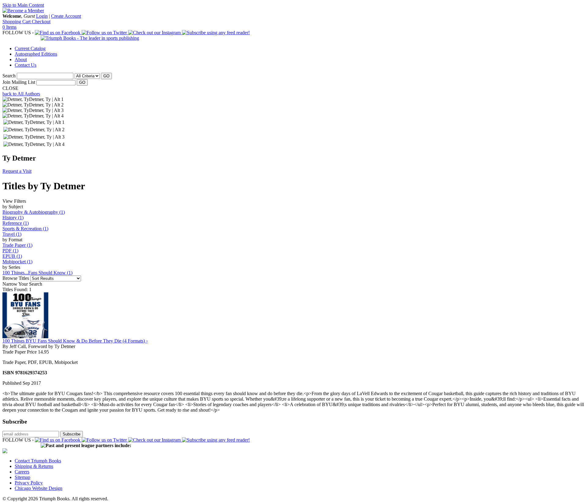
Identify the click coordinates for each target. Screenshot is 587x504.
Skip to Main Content (23, 5)
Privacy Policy (29, 482)
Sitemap (22, 477)
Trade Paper (17, 245)
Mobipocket (17, 261)
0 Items (9, 27)
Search (9, 75)
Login (42, 16)
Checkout (41, 21)
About (21, 59)
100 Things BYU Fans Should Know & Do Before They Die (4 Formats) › (75, 340)
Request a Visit (16, 171)
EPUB (12, 256)
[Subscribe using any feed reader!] (216, 32)
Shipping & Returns (34, 466)
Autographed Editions (36, 54)
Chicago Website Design (38, 488)
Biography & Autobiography (33, 212)
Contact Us (25, 65)
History (13, 217)
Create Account (66, 16)
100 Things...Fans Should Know (37, 272)
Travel (11, 234)
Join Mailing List (18, 82)
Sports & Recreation (25, 228)
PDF (10, 250)
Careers (22, 471)
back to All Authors (21, 93)
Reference (15, 223)
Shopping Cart (17, 21)
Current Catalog (30, 48)
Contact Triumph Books (38, 460)
